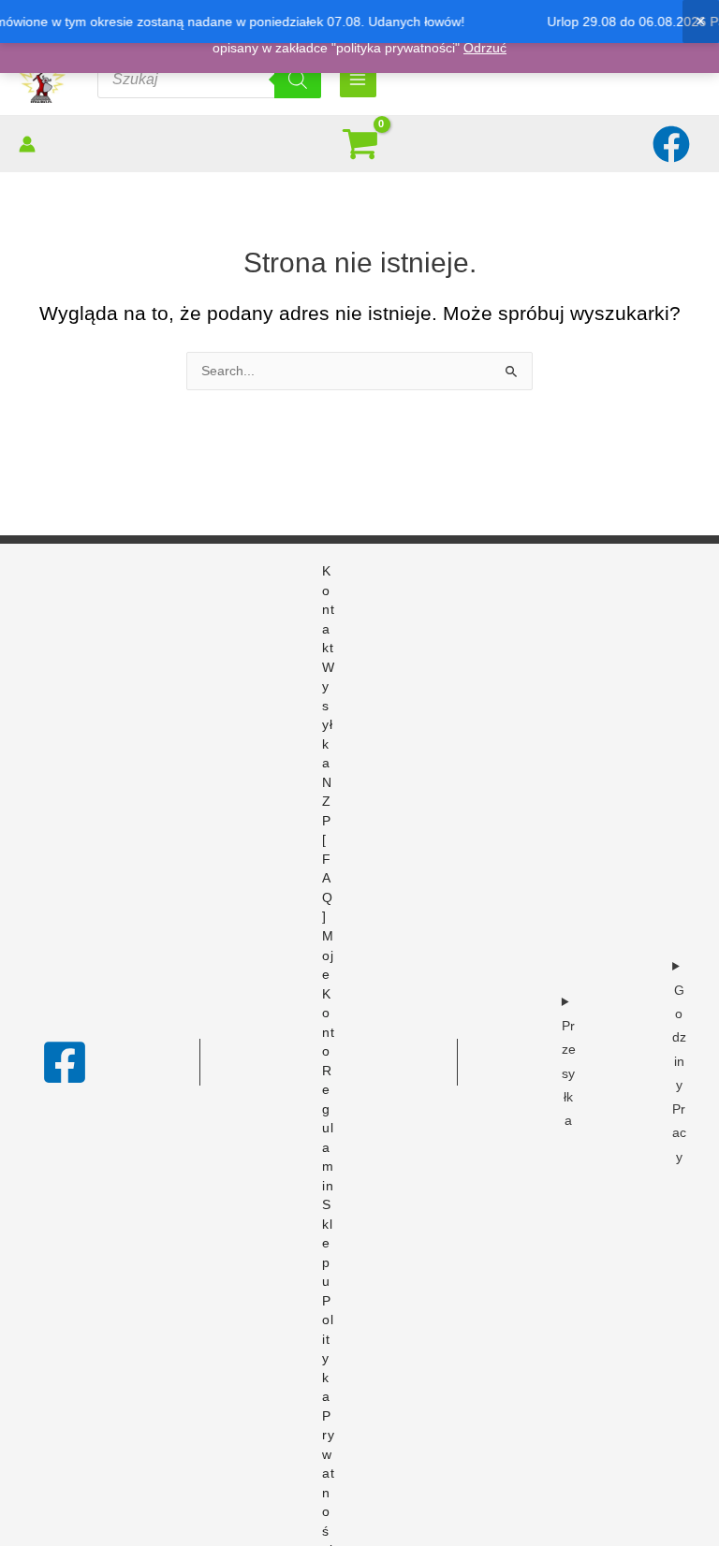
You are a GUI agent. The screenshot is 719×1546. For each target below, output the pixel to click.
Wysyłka (328, 716)
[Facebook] (64, 1062)
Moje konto (328, 993)
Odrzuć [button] (484, 48)
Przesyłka (569, 1074)
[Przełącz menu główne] (358, 79)
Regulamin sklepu (328, 1177)
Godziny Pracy (679, 1074)
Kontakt (328, 609)
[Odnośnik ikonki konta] (27, 144)
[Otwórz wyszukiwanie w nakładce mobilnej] (209, 79)
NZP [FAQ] (327, 850)
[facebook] (673, 144)
